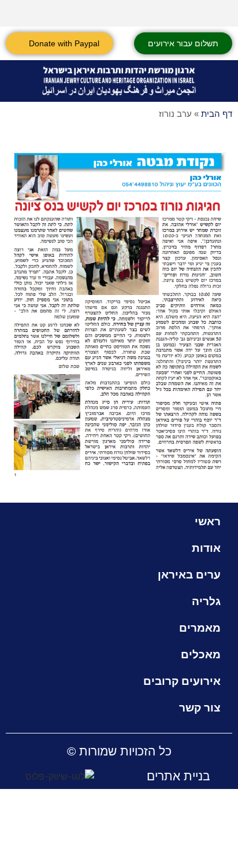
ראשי (208, 521)
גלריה (206, 601)
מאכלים (201, 654)
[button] (220, 81)
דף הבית (216, 114)
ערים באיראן (189, 575)
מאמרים (200, 628)
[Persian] (220, 11)
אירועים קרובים (182, 681)
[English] (190, 11)
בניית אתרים (178, 776)
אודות (206, 548)
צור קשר (200, 708)
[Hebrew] (205, 11)
